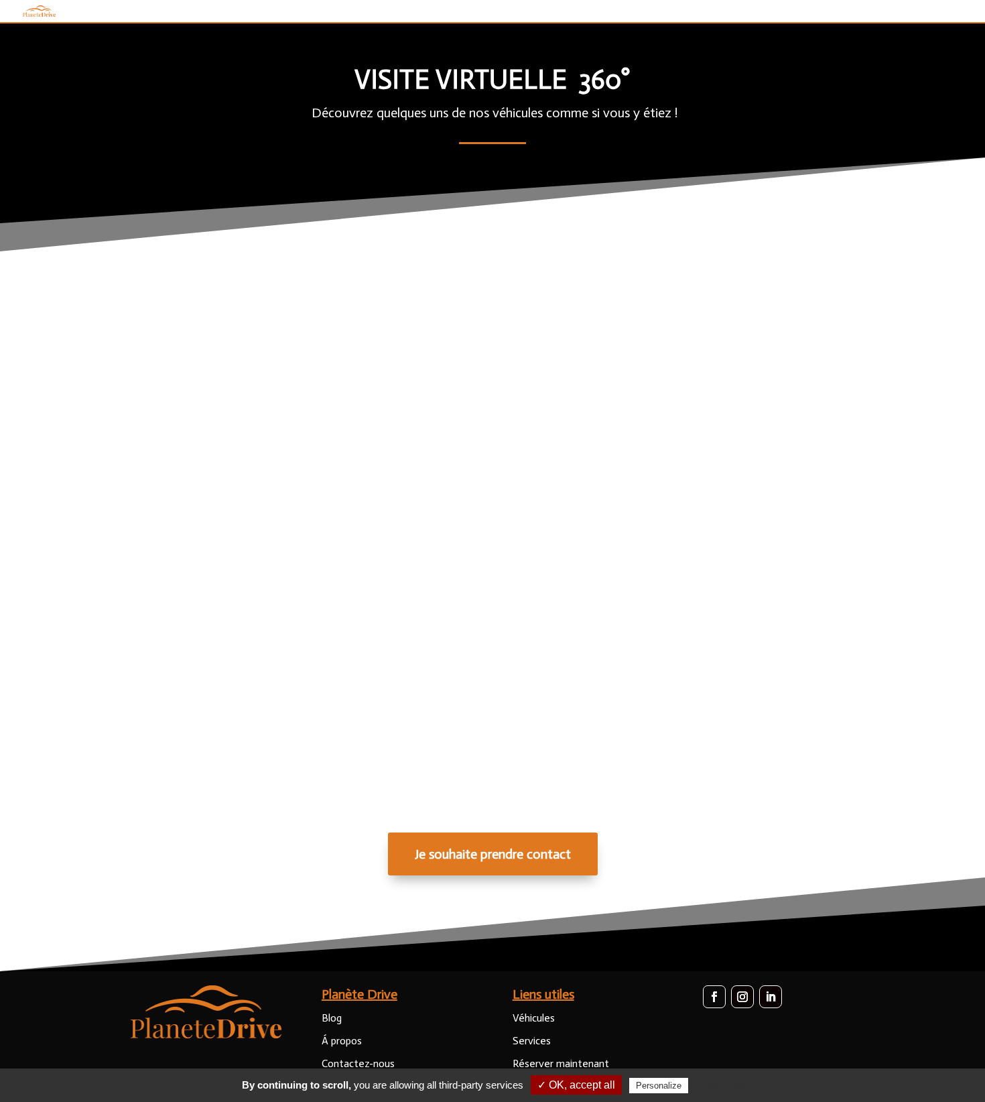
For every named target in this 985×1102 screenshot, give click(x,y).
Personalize (658, 1086)
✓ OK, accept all (576, 1085)
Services (532, 1040)
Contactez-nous (358, 1063)
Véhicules (534, 1018)
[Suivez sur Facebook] (714, 996)
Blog (332, 1018)
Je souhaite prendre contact (493, 854)
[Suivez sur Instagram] (742, 996)
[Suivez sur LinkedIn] (770, 996)
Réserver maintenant (561, 1063)
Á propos (342, 1040)
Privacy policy (723, 1085)
